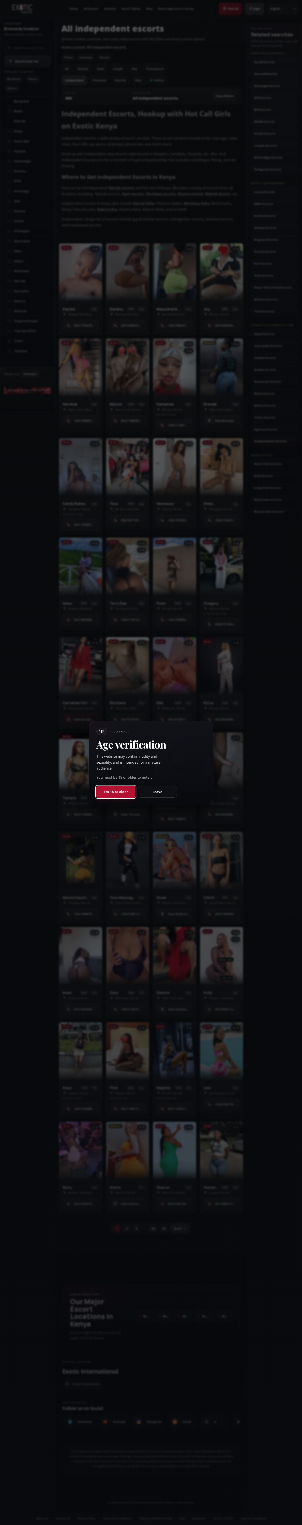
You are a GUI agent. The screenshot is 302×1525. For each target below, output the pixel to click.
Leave (157, 791)
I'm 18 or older (116, 791)
